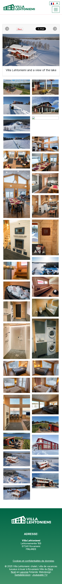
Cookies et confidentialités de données (33, 560)
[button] (54, 3)
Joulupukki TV (40, 574)
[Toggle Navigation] (56, 9)
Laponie (24, 572)
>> (55, 29)
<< (7, 29)
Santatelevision (23, 574)
